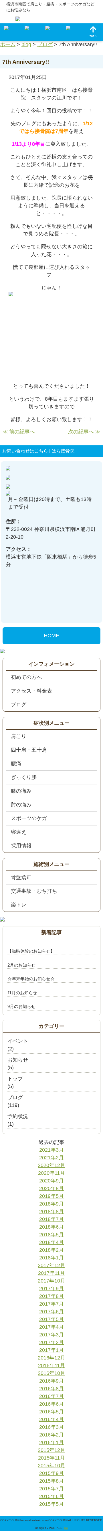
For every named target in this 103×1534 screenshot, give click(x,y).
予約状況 (17, 1116)
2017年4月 (51, 1327)
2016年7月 (51, 1396)
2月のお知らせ (21, 965)
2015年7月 (51, 1489)
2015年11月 (51, 1458)
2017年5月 (51, 1319)
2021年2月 (51, 1157)
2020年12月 (51, 1165)
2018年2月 (51, 1250)
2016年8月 (51, 1388)
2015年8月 (51, 1481)
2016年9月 (51, 1381)
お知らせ (17, 1060)
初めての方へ (26, 677)
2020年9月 (51, 1181)
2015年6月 (51, 1496)
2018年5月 (51, 1234)
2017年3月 (51, 1335)
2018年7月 (51, 1219)
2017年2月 (51, 1342)
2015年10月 (51, 1465)
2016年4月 (51, 1419)
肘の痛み (21, 804)
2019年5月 (51, 1196)
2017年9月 (51, 1288)
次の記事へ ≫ (84, 432)
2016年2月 (51, 1435)
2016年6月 (51, 1404)
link (66, 1527)
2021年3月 (51, 1150)
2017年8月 (51, 1296)
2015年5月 (51, 1504)
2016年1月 (51, 1442)
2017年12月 (51, 1265)
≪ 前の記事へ (19, 432)
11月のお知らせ (22, 992)
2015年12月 (51, 1450)
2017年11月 (51, 1273)
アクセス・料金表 (31, 691)
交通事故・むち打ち (34, 891)
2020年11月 (51, 1173)
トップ (15, 1078)
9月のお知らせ (21, 1006)
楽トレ (18, 905)
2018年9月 (51, 1204)
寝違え (18, 832)
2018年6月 (51, 1227)
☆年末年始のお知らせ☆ (31, 978)
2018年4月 (51, 1242)
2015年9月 (51, 1473)
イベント (17, 1041)
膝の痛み (21, 791)
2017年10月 (51, 1281)
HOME (51, 635)
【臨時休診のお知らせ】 (31, 951)
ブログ (18, 704)
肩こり (18, 736)
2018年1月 (51, 1258)
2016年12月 (51, 1358)
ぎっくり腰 (24, 777)
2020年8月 (51, 1188)
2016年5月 (51, 1412)
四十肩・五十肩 (29, 750)
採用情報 (21, 846)
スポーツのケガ (29, 818)
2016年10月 (51, 1373)
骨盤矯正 (21, 877)
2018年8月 (51, 1211)
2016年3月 (51, 1427)
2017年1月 (51, 1350)
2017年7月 (51, 1304)
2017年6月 (51, 1311)
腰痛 (16, 763)
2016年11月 (51, 1365)
